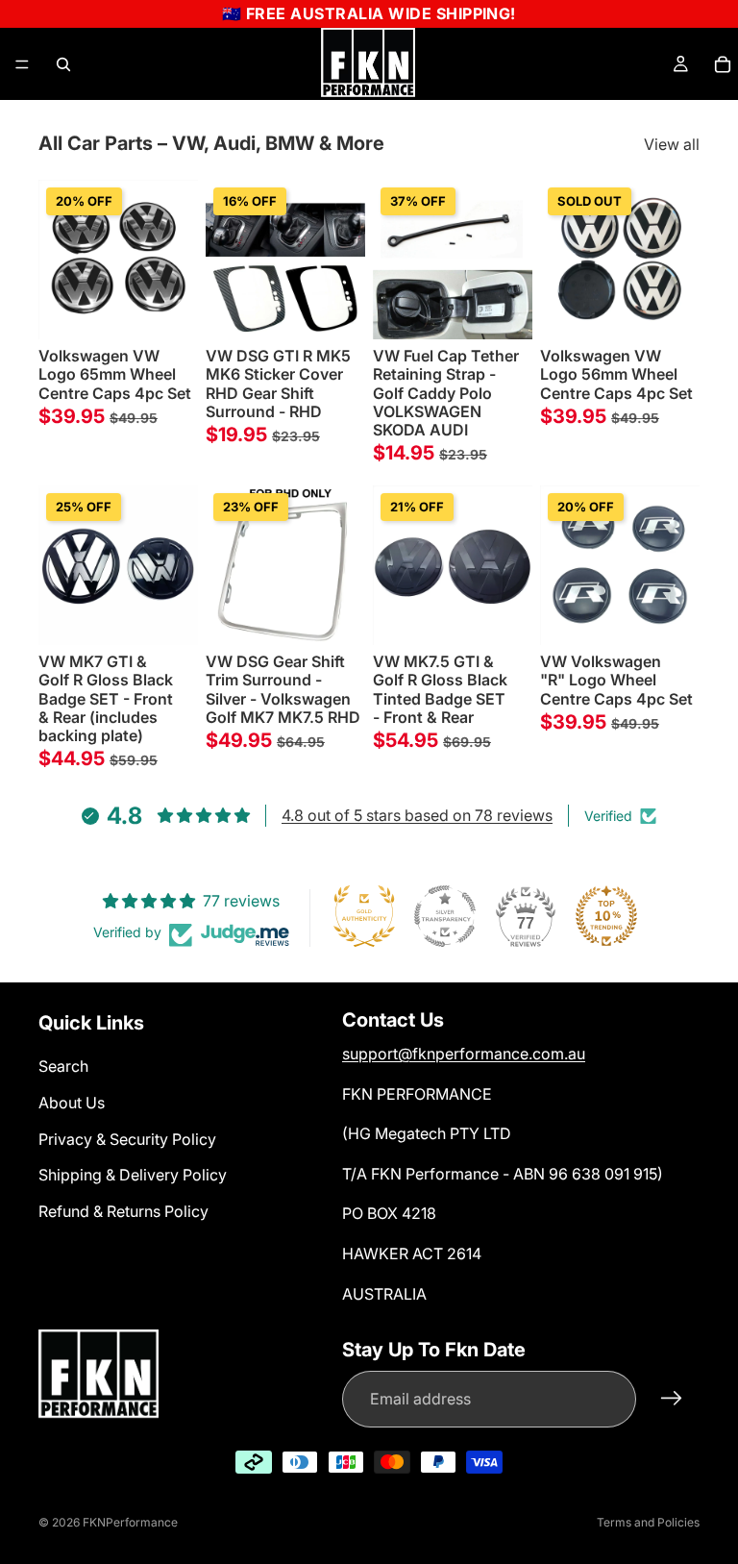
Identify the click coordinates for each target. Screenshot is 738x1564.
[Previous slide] (59, 259)
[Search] (63, 64)
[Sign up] (672, 1399)
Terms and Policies (648, 1522)
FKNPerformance (130, 1522)
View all (672, 144)
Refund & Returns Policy (123, 1211)
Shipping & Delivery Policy (132, 1174)
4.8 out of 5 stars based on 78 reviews (417, 815)
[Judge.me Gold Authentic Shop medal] (364, 916)
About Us (71, 1102)
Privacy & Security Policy (127, 1139)
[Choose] (335, 309)
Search (63, 1066)
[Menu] (22, 64)
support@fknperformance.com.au (463, 1053)
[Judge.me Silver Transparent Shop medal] (445, 916)
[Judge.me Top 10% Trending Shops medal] (606, 916)
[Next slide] (177, 259)
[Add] (168, 309)
